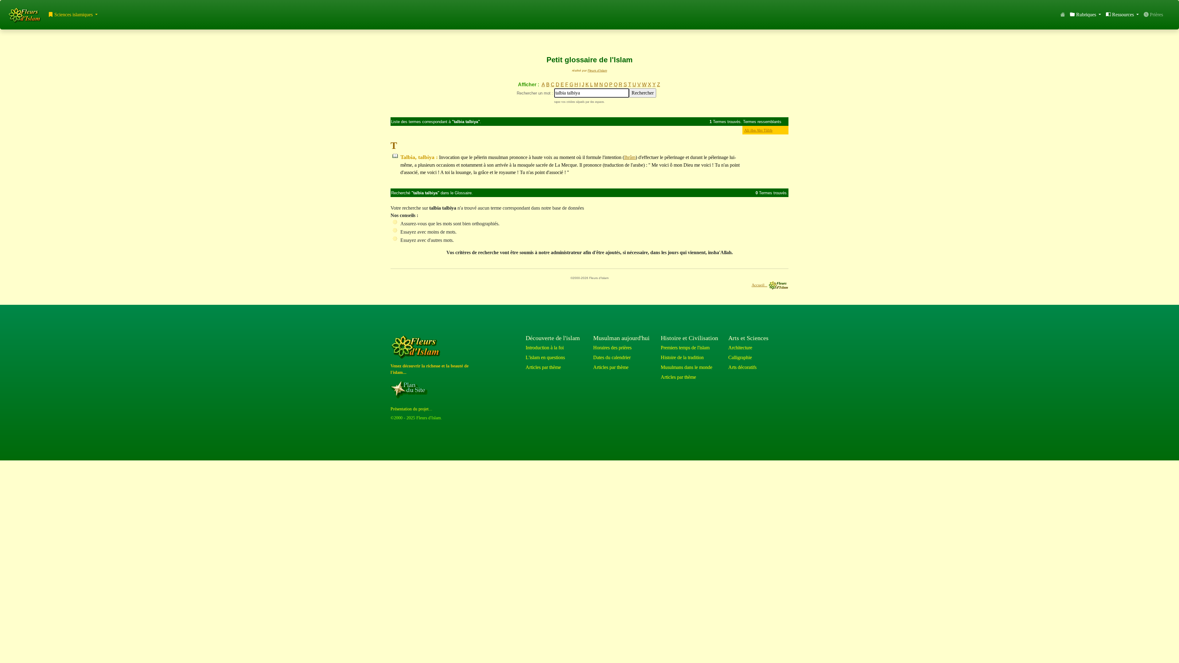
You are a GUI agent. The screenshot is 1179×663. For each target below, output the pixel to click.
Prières (1156, 14)
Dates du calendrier (612, 357)
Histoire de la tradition (682, 357)
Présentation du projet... (411, 409)
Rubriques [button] (1086, 14)
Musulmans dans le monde (686, 367)
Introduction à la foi (545, 347)
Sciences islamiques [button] (73, 14)
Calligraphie (740, 357)
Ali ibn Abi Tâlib (758, 130)
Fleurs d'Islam (597, 70)
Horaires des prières (612, 347)
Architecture (740, 347)
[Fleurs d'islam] (417, 347)
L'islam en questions (545, 357)
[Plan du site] (410, 389)
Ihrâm (630, 157)
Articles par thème (543, 367)
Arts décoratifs (742, 367)
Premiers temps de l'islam (685, 347)
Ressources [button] (1123, 14)
